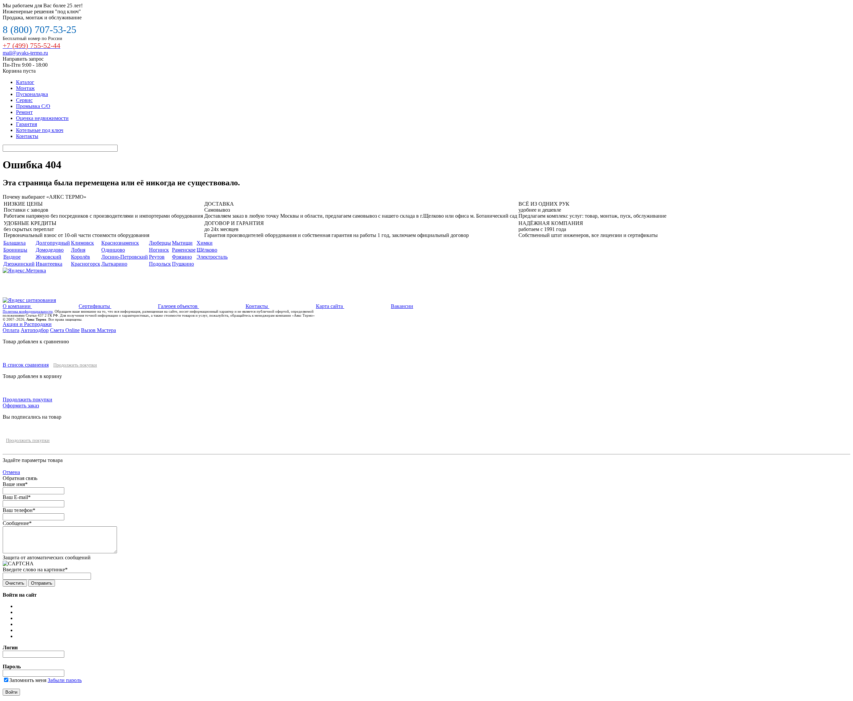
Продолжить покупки (75, 365)
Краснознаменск (120, 243)
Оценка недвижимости (42, 118)
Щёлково (207, 250)
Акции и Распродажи (27, 324)
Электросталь (212, 257)
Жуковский (48, 257)
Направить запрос (23, 59)
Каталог (25, 82)
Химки (205, 243)
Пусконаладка (32, 94)
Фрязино (182, 257)
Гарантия (26, 124)
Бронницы (15, 250)
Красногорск (85, 264)
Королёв (80, 257)
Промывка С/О (33, 106)
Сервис (24, 100)
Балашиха (14, 243)
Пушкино (183, 264)
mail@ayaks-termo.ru (25, 53)
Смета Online (65, 330)
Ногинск (159, 250)
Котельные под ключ (39, 130)
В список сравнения (26, 365)
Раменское (184, 250)
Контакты (27, 136)
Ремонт (24, 112)
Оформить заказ (21, 405)
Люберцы (160, 243)
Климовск (82, 243)
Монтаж (25, 88)
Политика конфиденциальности (28, 311)
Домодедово (50, 250)
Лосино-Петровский (124, 257)
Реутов (157, 257)
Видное (12, 257)
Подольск (160, 264)
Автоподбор (35, 330)
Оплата (11, 330)
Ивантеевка (49, 264)
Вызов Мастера (98, 330)
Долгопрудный (53, 243)
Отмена (11, 472)
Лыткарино (114, 264)
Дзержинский (19, 264)
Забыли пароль (65, 680)
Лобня (78, 250)
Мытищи (182, 243)
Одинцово (113, 250)
